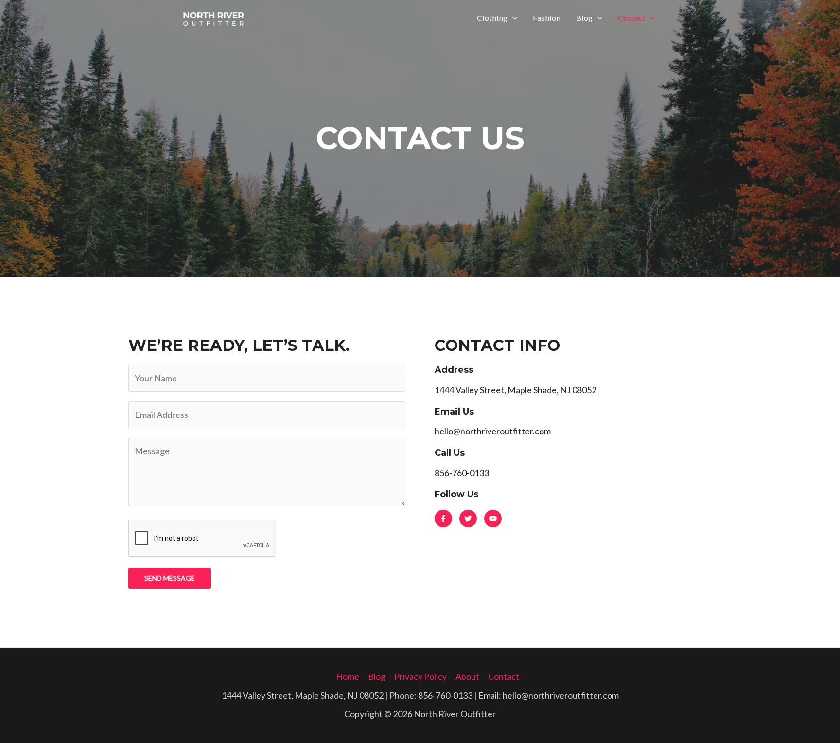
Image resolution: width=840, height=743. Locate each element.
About (467, 676)
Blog (584, 17)
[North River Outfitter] (213, 16)
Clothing (492, 17)
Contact (632, 17)
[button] (512, 18)
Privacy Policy (420, 676)
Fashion (546, 17)
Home (347, 676)
